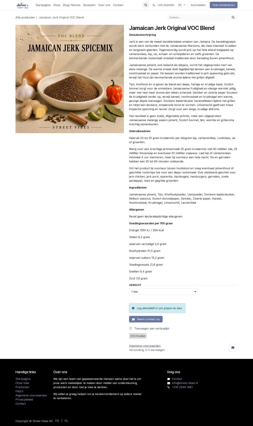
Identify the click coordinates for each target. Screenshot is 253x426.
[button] (145, 5)
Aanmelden (198, 5)
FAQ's (19, 391)
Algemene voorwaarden (31, 395)
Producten (22, 387)
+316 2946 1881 (182, 387)
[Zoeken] (233, 17)
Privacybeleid (24, 399)
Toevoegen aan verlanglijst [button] (151, 328)
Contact (20, 403)
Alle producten (25, 17)
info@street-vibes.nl (185, 383)
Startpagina (22, 379)
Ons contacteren (224, 5)
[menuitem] (43, 5)
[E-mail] (233, 347)
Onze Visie (22, 383)
